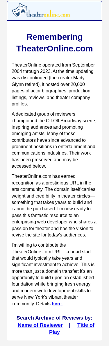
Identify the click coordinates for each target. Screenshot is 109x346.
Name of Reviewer (40, 325)
